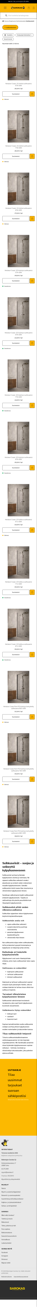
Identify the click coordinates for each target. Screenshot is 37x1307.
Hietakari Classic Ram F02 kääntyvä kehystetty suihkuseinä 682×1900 (18, 707)
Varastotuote (8, 39)
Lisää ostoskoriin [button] (32, 94)
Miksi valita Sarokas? (7, 1215)
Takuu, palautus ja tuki (8, 1226)
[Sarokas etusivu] (18, 1143)
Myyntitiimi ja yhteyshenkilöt (10, 1179)
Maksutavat (5, 1222)
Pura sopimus (5, 1229)
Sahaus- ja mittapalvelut (9, 1206)
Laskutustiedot (6, 1243)
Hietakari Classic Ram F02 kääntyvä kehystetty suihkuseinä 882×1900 (18, 832)
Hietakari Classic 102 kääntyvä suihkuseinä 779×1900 (18, 396)
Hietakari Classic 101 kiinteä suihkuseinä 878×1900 (18, 209)
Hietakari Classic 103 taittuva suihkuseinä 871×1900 (18, 645)
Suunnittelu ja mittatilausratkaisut (12, 1199)
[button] (29, 8)
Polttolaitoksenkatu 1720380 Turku (8, 1164)
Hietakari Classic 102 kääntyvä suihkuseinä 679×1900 (18, 334)
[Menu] (5, 8)
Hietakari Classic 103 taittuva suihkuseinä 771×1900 (18, 583)
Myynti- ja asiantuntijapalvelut (11, 1192)
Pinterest (4, 1259)
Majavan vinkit (5, 1263)
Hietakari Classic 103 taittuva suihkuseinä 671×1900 (18, 520)
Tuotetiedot (16, 94)
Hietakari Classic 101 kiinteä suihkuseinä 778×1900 (18, 147)
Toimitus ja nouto (7, 1219)
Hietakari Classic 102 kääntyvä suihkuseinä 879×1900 (18, 458)
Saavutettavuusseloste (9, 1236)
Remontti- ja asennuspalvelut (10, 1195)
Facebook (4, 1252)
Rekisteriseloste (6, 1233)
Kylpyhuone (12, 21)
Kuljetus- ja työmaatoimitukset (11, 1202)
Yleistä (3, 1188)
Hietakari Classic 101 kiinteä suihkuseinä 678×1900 (18, 84)
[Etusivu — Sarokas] (18, 8)
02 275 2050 (5, 1169)
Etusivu (6, 21)
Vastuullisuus (5, 1239)
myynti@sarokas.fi (7, 1172)
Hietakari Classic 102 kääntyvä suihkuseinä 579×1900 (18, 271)
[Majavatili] (34, 8)
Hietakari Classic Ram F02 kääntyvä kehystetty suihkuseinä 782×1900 (18, 770)
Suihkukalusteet (21, 21)
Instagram (4, 1256)
